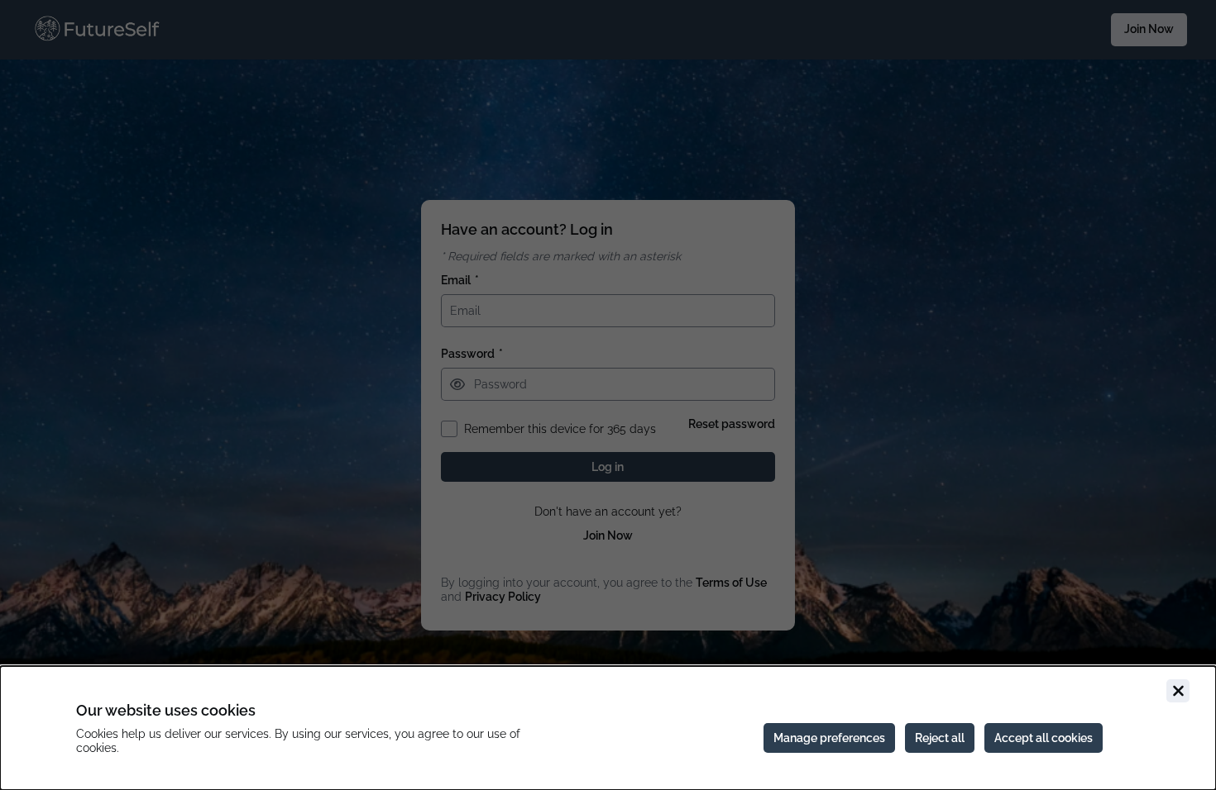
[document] (608, 728)
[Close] (1178, 690)
